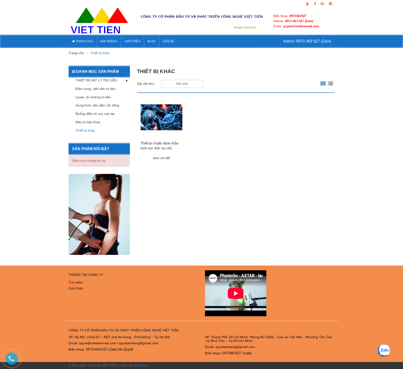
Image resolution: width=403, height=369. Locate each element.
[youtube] (307, 3)
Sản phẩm (108, 41)
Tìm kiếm (76, 282)
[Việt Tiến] (99, 21)
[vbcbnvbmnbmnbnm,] (99, 214)
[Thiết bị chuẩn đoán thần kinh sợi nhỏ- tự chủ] (162, 117)
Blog (152, 41)
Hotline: (293, 21)
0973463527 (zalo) (237, 353)
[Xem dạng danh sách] (330, 84)
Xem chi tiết (161, 158)
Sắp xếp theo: (146, 83)
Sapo (143, 365)
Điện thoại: (289, 16)
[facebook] (315, 3)
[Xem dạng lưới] (323, 84)
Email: (296, 26)
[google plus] (323, 3)
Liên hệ (168, 41)
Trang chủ (84, 41)
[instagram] (330, 3)
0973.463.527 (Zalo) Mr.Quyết (109, 349)
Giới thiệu (132, 41)
